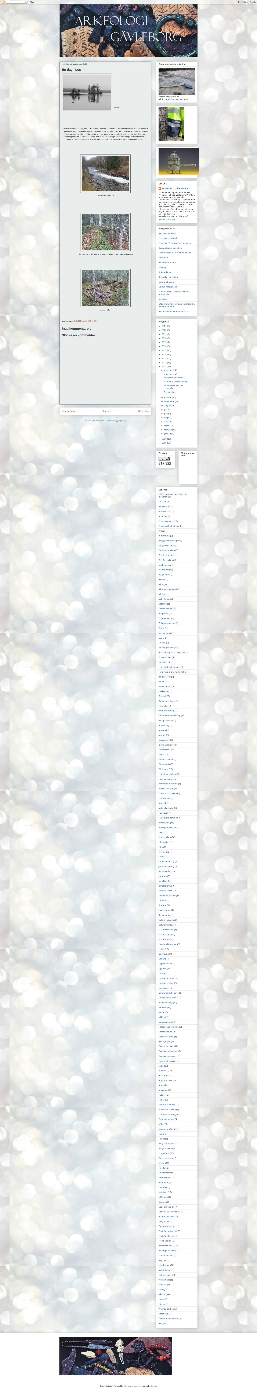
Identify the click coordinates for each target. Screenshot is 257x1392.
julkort (161, 856)
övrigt (161, 1323)
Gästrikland (164, 749)
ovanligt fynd (164, 1041)
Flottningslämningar (168, 647)
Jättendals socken (167, 895)
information (164, 842)
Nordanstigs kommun (169, 1027)
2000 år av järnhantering (175, 381)
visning (162, 1289)
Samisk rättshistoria (168, 287)
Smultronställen (166, 1173)
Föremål (162, 696)
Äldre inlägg (143, 411)
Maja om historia (166, 282)
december (169, 370)
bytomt (162, 579)
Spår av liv (163, 1182)
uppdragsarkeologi (167, 1250)
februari (168, 430)
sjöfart (161, 1124)
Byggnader (164, 574)
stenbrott (163, 1187)
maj (166, 417)
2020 (164, 330)
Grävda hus (164, 740)
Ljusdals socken (166, 983)
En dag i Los (169, 392)
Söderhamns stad (167, 1216)
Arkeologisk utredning (169, 526)
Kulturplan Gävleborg (168, 277)
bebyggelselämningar (169, 540)
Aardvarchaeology (167, 233)
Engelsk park (165, 618)
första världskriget (167, 701)
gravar (162, 730)
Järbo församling (166, 861)
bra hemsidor (165, 565)
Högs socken (165, 837)
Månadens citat (166, 1022)
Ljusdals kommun (167, 978)
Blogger (154, 1386)
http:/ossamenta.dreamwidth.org (174, 311)
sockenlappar (165, 1177)
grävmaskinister (166, 745)
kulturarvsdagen (166, 920)
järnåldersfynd (165, 886)
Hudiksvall (163, 813)
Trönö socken (165, 1241)
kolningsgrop (165, 910)
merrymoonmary (135, 1386)
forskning (163, 662)
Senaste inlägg (69, 411)
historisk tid (164, 803)
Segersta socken (166, 1119)
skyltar (162, 1163)
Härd (161, 832)
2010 (164, 439)
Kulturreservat (165, 934)
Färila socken (165, 686)
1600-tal (162, 501)
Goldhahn (163, 257)
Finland (162, 642)
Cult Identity (164, 599)
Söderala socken (166, 1207)
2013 (164, 358)
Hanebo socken (166, 779)
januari (167, 434)
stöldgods (163, 1197)
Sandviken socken (167, 1109)
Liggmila (162, 968)
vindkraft (163, 1284)
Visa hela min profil (167, 219)
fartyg (161, 638)
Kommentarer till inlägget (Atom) (112, 421)
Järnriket (163, 876)
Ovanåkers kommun (168, 1051)
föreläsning (164, 691)
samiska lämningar (167, 1104)
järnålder (163, 881)
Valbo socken (165, 1275)
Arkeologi (163, 516)
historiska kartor (166, 808)
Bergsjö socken (166, 545)
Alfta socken (164, 506)
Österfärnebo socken (168, 1318)
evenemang (164, 633)
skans (161, 1134)
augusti (168, 405)
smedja (162, 1168)
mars (167, 426)
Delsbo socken (165, 608)
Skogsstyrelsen (166, 1158)
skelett (162, 1139)
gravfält (162, 735)
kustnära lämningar (168, 944)
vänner (162, 1304)
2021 (164, 326)
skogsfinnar (164, 1153)
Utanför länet (165, 1255)
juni (166, 413)
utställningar (164, 1270)
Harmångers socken (168, 783)
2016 (164, 346)
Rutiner (162, 1095)
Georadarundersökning (169, 715)
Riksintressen (165, 1075)
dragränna (163, 613)
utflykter (162, 1260)
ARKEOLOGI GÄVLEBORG (175, 188)
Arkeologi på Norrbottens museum (175, 243)
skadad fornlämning (168, 1129)
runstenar (163, 1090)
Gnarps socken (166, 720)
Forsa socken (165, 657)
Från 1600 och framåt (169, 667)
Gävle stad (164, 764)
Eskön (161, 628)
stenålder (163, 1192)
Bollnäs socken (166, 560)
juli (165, 409)
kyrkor (161, 949)
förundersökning (166, 710)
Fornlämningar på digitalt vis (172, 652)
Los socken (164, 988)
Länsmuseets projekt (168, 997)
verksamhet (164, 1280)
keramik (162, 900)
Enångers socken (167, 623)
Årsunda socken (166, 1309)
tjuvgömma (164, 1221)
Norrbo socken (165, 1032)
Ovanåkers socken (167, 1056)
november (169, 374)
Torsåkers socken (167, 1226)
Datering (163, 604)
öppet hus (163, 1314)
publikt (162, 1066)
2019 (164, 334)
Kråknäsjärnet (165, 272)
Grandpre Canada (167, 262)
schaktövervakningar (168, 1114)
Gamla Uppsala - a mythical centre (175, 252)
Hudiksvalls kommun (168, 818)
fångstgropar (165, 677)
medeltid (163, 1007)
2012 (164, 362)
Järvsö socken (165, 890)
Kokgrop (162, 905)
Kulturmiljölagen (166, 929)
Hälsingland (164, 822)
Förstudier (163, 706)
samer (161, 1100)
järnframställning (166, 866)
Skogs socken (165, 1148)
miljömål (162, 1017)
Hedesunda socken (168, 793)
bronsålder (164, 569)
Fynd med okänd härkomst (171, 672)
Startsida (107, 411)
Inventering (164, 852)
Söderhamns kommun (169, 1212)
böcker (162, 594)
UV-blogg (163, 299)
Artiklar (162, 531)
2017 (164, 342)
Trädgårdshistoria (167, 1236)
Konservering (165, 915)
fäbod (161, 681)
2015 (164, 350)
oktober (168, 397)
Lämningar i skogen (168, 993)
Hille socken (164, 798)
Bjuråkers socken (167, 550)
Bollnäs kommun (166, 555)
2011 (164, 366)
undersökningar (166, 1245)
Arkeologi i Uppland (168, 238)
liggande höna (165, 963)
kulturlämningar (166, 925)
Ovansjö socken (166, 1046)
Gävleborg (163, 769)
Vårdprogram (165, 1294)
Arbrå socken (165, 511)
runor (161, 1085)
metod (161, 1012)
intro (161, 847)
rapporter (163, 1070)
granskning (164, 725)
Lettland (162, 959)
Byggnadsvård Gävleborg (170, 248)
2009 (164, 443)
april (166, 422)
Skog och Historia (167, 1143)
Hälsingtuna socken (168, 827)
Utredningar (164, 1265)
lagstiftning (164, 954)
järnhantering (165, 871)
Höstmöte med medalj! (174, 377)
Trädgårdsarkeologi (168, 1231)
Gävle (161, 754)
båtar (161, 584)
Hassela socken (166, 788)
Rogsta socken (166, 1080)
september (169, 401)
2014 (164, 354)
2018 (164, 338)
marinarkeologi (166, 1002)
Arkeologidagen (166, 521)
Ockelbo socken (166, 1036)
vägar (161, 1299)
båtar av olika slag (167, 589)
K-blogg (162, 267)
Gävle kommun (166, 759)
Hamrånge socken (167, 774)
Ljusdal (162, 973)
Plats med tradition (167, 1061)
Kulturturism (164, 939)
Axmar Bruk (164, 536)
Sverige (162, 1202)
